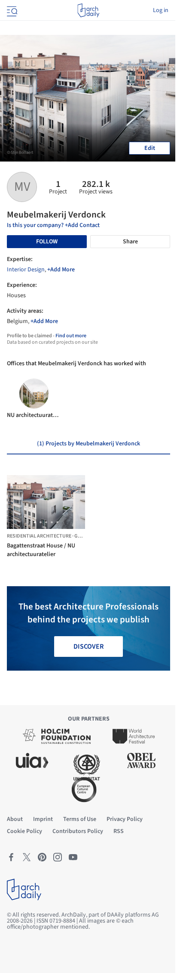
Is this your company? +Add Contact (53, 225)
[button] (35, 522)
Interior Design (26, 269)
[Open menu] (11, 10)
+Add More (61, 269)
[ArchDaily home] (88, 10)
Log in (160, 10)
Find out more (70, 335)
